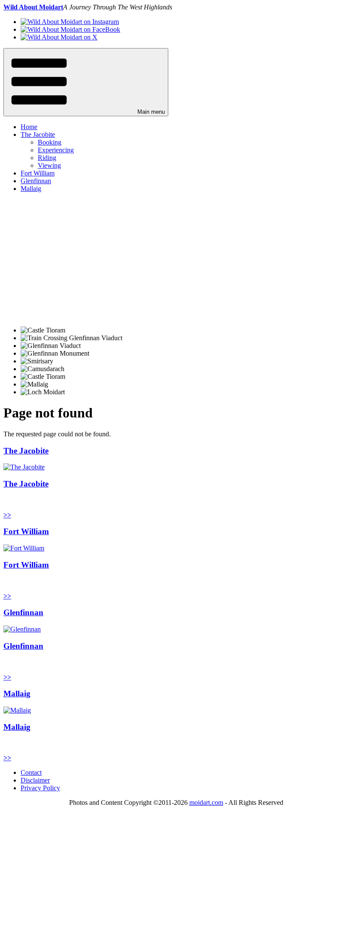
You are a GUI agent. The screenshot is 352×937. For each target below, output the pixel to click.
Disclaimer (35, 780)
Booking (49, 142)
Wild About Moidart (33, 7)
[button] (85, 82)
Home (29, 126)
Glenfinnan (36, 180)
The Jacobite (38, 134)
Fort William (38, 173)
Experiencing (56, 150)
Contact (31, 772)
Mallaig (31, 188)
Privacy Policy (40, 788)
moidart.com (206, 802)
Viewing (49, 165)
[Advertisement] (176, 259)
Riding (47, 157)
